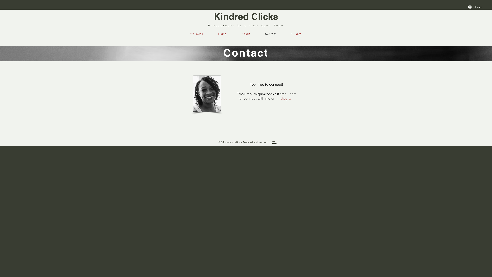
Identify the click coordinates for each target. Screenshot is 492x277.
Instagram (285, 98)
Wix (274, 142)
